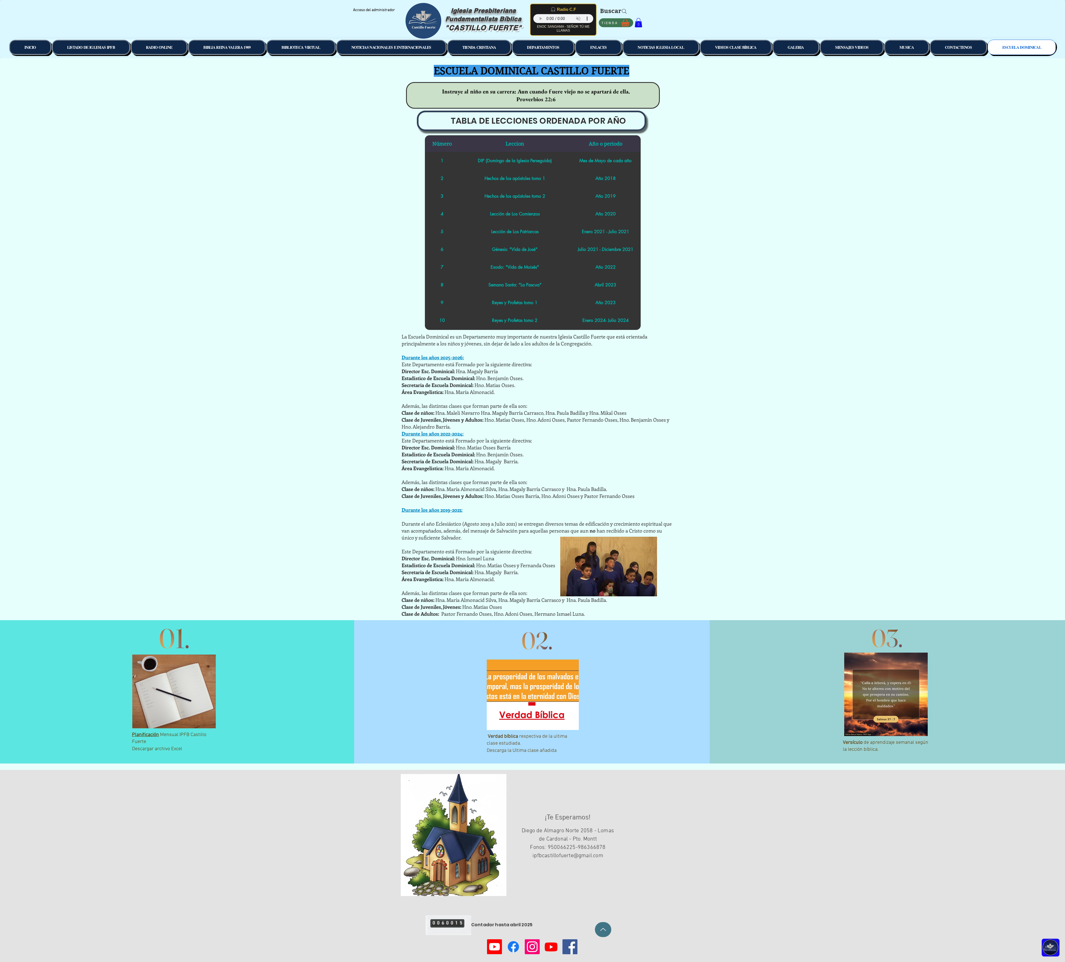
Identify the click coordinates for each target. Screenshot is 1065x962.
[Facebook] (513, 946)
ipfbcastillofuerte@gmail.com (567, 855)
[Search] (624, 11)
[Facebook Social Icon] (569, 946)
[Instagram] (532, 946)
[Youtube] (494, 946)
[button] (638, 22)
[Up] (603, 929)
